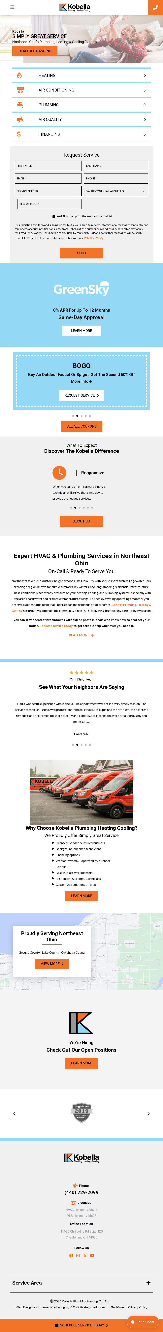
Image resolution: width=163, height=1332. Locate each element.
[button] (73, 416)
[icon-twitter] (85, 1256)
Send (81, 253)
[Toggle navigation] (12, 7)
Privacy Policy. (94, 238)
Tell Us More (29, 203)
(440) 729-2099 (82, 1192)
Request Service (80, 395)
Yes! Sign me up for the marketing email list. (85, 216)
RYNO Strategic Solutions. (87, 1307)
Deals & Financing (35, 51)
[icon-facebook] (71, 1256)
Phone (91, 178)
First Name (25, 165)
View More (50, 964)
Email (21, 178)
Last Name (94, 165)
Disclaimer (117, 1307)
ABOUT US (81, 521)
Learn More (81, 330)
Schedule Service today (82, 1325)
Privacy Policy (137, 1307)
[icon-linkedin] (92, 1256)
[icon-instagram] (78, 1256)
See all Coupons (82, 426)
